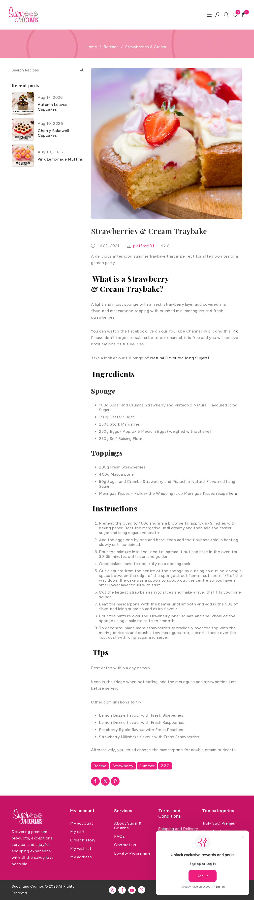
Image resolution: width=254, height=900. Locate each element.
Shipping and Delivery (178, 828)
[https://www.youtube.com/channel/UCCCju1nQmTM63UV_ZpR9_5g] (132, 890)
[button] (244, 14)
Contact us (125, 844)
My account (81, 823)
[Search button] (226, 14)
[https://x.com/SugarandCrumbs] (141, 890)
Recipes (111, 46)
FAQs (119, 836)
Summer (147, 766)
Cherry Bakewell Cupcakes (53, 133)
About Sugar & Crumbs (128, 825)
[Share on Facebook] (95, 781)
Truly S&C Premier (219, 823)
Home (91, 46)
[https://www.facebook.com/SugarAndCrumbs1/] (122, 890)
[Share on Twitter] (105, 781)
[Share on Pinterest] (115, 781)
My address (81, 857)
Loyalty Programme (132, 853)
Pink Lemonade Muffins (60, 159)
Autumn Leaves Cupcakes (52, 107)
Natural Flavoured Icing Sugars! (179, 358)
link (235, 331)
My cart (77, 831)
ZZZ (165, 766)
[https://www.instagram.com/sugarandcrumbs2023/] (112, 890)
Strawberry (123, 766)
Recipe (100, 766)
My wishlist (81, 848)
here (233, 493)
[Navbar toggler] (209, 14)
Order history (82, 840)
